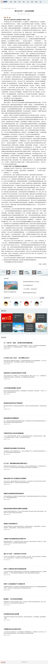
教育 (36, 1)
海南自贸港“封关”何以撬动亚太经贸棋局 (15, 478)
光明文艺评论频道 (7, 8)
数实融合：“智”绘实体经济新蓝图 (13, 599)
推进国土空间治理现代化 (10, 523)
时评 (19, 1)
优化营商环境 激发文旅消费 (11, 614)
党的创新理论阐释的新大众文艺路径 (31, 281)
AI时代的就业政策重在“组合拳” (12, 388)
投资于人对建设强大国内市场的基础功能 (15, 569)
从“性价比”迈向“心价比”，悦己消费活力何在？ (17, 358)
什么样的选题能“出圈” (28, 285)
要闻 (12, 8)
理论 (24, 1)
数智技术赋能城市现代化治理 (29, 292)
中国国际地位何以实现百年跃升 (12, 629)
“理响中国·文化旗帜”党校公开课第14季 (41, 317)
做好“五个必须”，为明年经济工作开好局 (15, 553)
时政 (11, 1)
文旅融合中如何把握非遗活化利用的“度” (15, 538)
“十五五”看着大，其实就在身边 (30, 289)
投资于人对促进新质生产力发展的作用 (14, 584)
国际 (15, 1)
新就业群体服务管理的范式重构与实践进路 (15, 508)
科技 (32, 1)
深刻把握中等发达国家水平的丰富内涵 (14, 448)
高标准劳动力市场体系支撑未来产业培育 (15, 373)
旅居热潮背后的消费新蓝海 (11, 418)
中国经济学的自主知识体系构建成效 (14, 433)
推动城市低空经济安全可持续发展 (13, 403)
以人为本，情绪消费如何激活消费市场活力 (15, 463)
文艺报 (21, 14)
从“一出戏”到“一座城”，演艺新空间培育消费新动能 (18, 343)
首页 (2, 8)
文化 (28, 1)
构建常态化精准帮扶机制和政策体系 (14, 493)
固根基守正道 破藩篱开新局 (10, 291)
